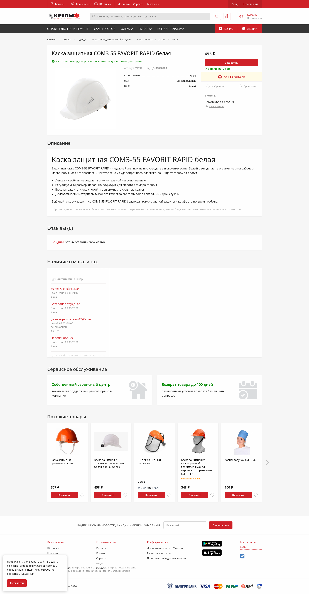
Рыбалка (145, 29)
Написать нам (248, 544)
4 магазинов (216, 106)
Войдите (58, 242)
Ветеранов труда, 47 (65, 304)
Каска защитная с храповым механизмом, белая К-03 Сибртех (109, 463)
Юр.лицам (105, 4)
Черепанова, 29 (62, 338)
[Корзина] (241, 16)
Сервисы (138, 4)
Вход (234, 4)
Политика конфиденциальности (166, 558)
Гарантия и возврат (159, 553)
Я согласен (17, 583)
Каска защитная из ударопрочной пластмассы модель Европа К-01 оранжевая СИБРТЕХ (196, 466)
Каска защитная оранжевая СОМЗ (62, 461)
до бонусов (234, 77)
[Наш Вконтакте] (242, 556)
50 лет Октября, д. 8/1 (66, 289)
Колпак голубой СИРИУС (240, 460)
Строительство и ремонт (68, 29)
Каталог (101, 548)
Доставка (124, 4)
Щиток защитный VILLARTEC (149, 461)
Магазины (153, 4)
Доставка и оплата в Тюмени (165, 548)
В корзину (231, 62)
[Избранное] (217, 16)
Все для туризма (170, 29)
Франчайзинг (83, 4)
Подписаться (221, 525)
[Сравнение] (227, 16)
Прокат (100, 553)
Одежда (127, 29)
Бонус (228, 29)
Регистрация (250, 4)
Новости (52, 553)
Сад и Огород (105, 29)
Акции (252, 29)
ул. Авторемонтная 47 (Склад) (71, 319)
